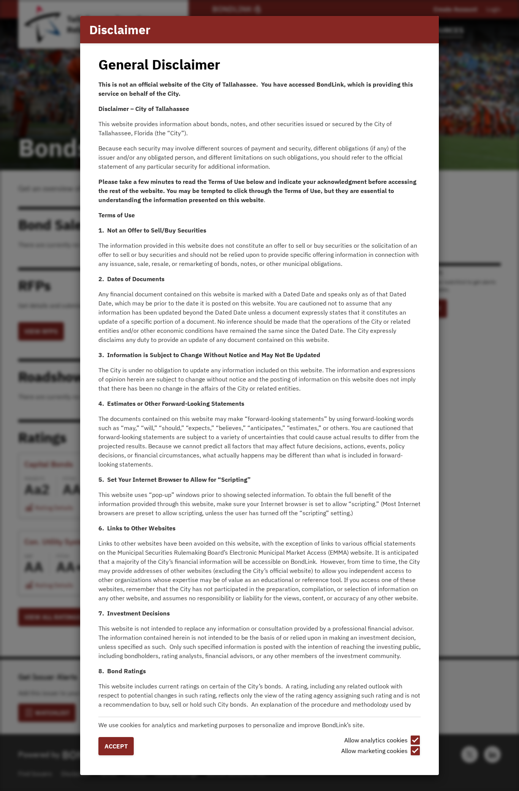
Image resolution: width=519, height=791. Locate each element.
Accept (116, 746)
